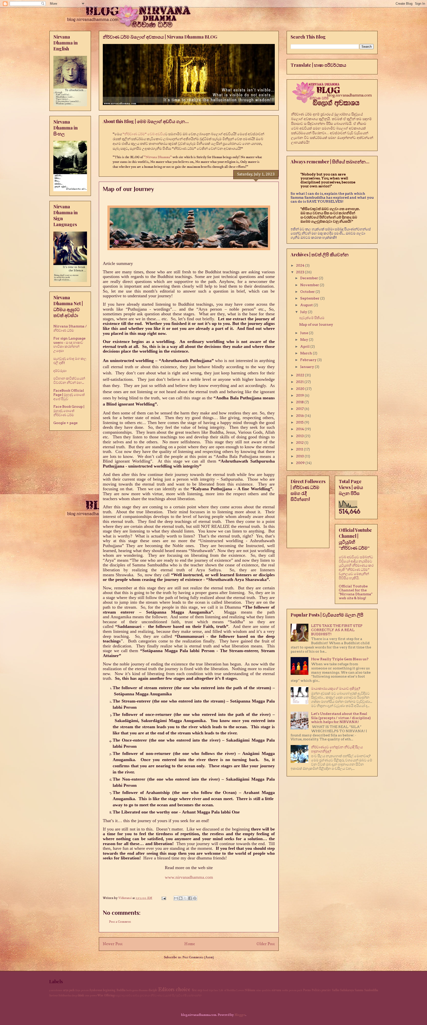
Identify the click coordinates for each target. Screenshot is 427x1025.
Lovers (240, 990)
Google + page (65, 423)
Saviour (53, 995)
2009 (300, 463)
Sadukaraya (347, 990)
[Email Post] (163, 898)
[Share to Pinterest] (194, 898)
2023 (300, 272)
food (205, 990)
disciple (153, 990)
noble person (289, 990)
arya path (68, 990)
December (309, 278)
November (310, 285)
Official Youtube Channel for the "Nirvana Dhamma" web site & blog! (355, 592)
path (299, 990)
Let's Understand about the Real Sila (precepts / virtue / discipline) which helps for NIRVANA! (341, 718)
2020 (300, 389)
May (304, 340)
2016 (300, 416)
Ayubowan (95, 990)
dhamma (143, 990)
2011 (300, 449)
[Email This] (175, 898)
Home (189, 944)
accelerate (57, 990)
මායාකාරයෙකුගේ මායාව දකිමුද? (335, 688)
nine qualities (263, 990)
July (304, 312)
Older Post (265, 944)
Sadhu (335, 990)
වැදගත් (167, 995)
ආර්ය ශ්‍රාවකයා (141, 995)
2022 (300, 375)
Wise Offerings (106, 995)
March (306, 353)
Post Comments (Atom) (198, 957)
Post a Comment (120, 921)
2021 (300, 382)
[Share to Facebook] (190, 898)
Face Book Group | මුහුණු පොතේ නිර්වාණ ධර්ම (68, 411)
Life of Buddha (227, 990)
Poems (307, 990)
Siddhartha (64, 995)
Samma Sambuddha (366, 990)
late (216, 990)
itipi (211, 990)
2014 (300, 429)
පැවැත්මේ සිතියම (311, 318)
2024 (300, 265)
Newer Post (113, 944)
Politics (316, 990)
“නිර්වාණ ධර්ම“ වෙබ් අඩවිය (144, 134)
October (308, 292)
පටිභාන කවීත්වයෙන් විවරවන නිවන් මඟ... (69, 380)
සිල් (174, 995)
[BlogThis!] (180, 898)
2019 (300, 395)
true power (91, 995)
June (304, 333)
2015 (300, 422)
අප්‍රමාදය (121, 995)
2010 (300, 456)
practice (326, 990)
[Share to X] (185, 898)
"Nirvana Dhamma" (158, 157)
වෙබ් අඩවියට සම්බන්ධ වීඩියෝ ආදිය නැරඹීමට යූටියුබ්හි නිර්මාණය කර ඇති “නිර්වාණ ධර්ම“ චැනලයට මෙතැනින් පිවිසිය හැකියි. (356, 567)
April (305, 346)
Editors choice (174, 989)
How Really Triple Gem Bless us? (339, 659)
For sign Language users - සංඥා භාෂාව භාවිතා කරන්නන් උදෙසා (69, 344)
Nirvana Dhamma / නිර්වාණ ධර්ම (70, 328)
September (310, 298)
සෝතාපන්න (194, 995)
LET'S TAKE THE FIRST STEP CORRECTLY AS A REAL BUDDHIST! (337, 630)
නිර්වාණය (156, 995)
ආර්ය (129, 995)
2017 (300, 409)
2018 (300, 402)
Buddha (121, 990)
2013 (300, 436)
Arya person (81, 990)
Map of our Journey (316, 324)
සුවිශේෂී (181, 995)
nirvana (276, 990)
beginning (109, 990)
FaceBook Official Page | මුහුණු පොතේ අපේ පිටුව (69, 394)
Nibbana (250, 990)
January (307, 367)
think (81, 995)
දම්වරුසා (59, 371)
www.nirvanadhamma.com (189, 877)
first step (197, 990)
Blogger (240, 1015)
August (307, 305)
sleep (74, 995)
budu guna (132, 990)
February (308, 360)
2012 (300, 443)
